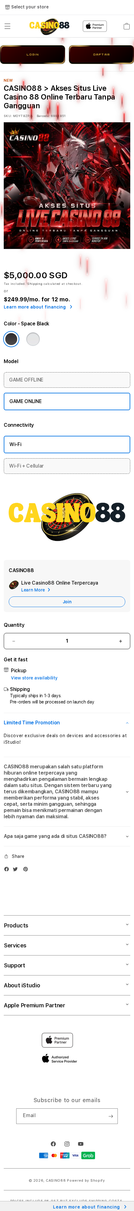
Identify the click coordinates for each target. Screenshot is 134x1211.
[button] (7, 26)
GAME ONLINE (25, 401)
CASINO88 (56, 1181)
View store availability (34, 677)
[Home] (49, 26)
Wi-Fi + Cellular (26, 466)
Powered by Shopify (86, 1181)
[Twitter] (16, 870)
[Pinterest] (27, 870)
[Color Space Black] (11, 339)
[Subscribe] (110, 1116)
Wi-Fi (15, 444)
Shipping (35, 283)
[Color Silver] (33, 339)
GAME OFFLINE (26, 380)
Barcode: (43, 116)
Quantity (14, 625)
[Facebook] (8, 870)
